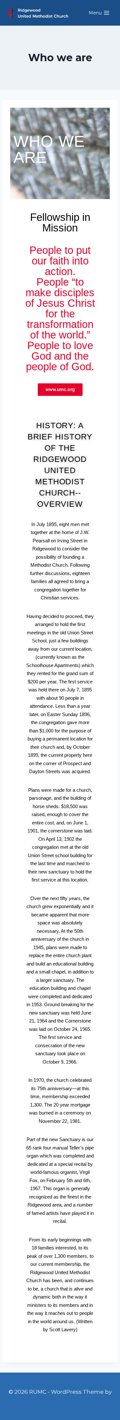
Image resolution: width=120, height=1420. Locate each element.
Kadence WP (60, 1400)
